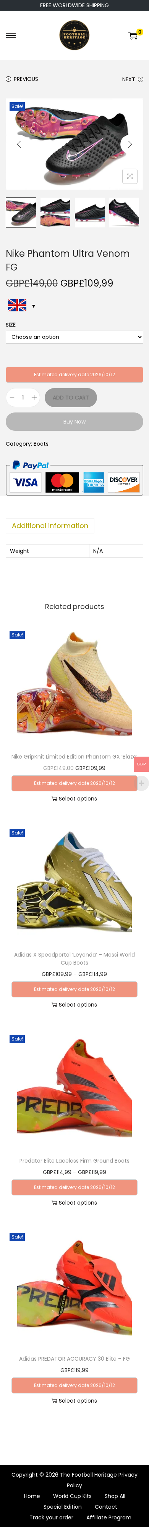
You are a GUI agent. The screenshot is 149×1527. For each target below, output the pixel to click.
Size (11, 325)
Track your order (51, 1517)
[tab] (74, 525)
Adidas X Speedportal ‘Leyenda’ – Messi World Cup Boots (74, 958)
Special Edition (63, 1507)
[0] (133, 35)
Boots (41, 444)
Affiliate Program (108, 1517)
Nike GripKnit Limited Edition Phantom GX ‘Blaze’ (74, 756)
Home (32, 1496)
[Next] (129, 144)
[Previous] (19, 144)
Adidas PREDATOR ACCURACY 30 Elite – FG (74, 1359)
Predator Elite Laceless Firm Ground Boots (74, 1161)
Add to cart (71, 397)
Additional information (50, 525)
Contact (106, 1507)
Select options (78, 798)
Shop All (115, 1496)
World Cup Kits (72, 1496)
